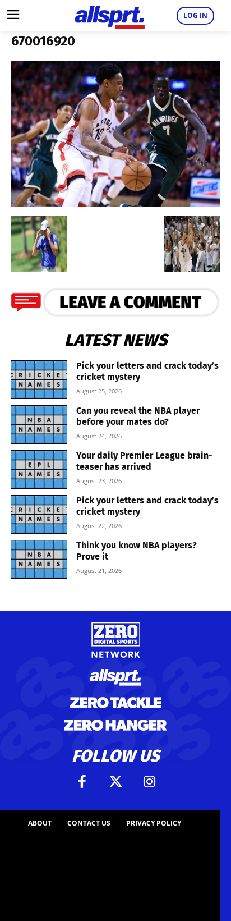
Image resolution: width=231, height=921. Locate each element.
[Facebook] (82, 782)
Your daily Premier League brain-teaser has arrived (144, 461)
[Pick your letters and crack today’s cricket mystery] (39, 379)
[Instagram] (149, 782)
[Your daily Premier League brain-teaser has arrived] (39, 469)
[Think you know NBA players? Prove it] (39, 559)
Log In (195, 15)
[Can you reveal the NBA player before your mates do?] (39, 424)
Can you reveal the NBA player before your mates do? (138, 416)
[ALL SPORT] (109, 16)
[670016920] (115, 202)
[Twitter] (115, 782)
